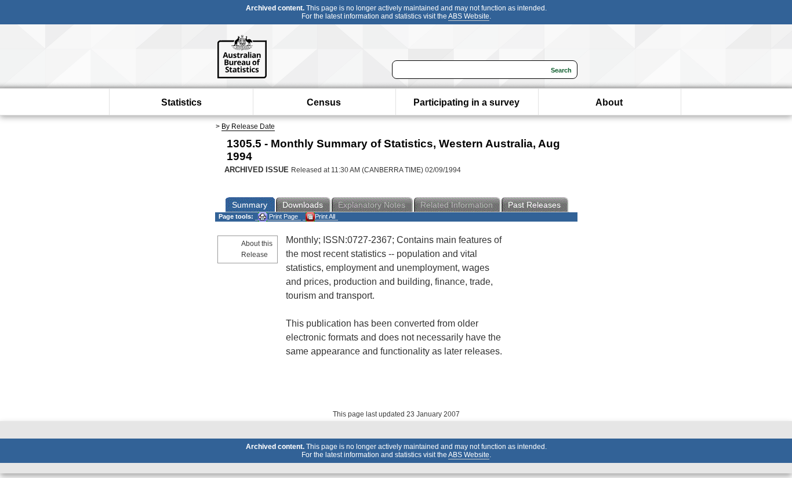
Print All (325, 216)
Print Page (282, 216)
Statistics (181, 102)
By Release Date (248, 126)
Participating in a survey (466, 102)
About (609, 102)
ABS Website (468, 16)
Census (324, 102)
